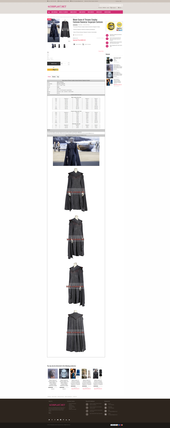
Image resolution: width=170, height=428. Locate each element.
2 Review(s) (80, 24)
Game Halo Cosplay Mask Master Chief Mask (117, 58)
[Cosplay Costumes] (57, 6)
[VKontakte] (69, 419)
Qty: (61, 63)
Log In (108, 7)
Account (100, 7)
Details (49, 76)
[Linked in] (66, 419)
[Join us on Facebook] (52, 419)
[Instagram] (60, 419)
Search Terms (54, 396)
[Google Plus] (55, 419)
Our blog (70, 408)
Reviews (54, 76)
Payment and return (72, 403)
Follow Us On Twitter (72, 409)
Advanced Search (61, 396)
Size (48, 52)
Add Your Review (86, 24)
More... (50, 413)
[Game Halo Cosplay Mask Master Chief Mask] (109, 60)
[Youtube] (57, 419)
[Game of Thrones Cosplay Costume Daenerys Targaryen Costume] (54, 45)
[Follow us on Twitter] (49, 419)
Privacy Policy (71, 405)
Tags (58, 76)
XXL (50, 59)
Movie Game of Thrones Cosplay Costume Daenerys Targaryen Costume (117, 81)
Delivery (70, 404)
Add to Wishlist (116, 62)
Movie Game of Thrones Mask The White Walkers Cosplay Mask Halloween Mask (118, 66)
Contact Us (75, 396)
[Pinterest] (63, 419)
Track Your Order (72, 407)
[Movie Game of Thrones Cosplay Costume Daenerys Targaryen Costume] (109, 82)
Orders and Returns (68, 396)
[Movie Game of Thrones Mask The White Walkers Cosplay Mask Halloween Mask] (109, 67)
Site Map (49, 396)
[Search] (122, 5)
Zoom (69, 41)
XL (50, 58)
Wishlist (104, 7)
